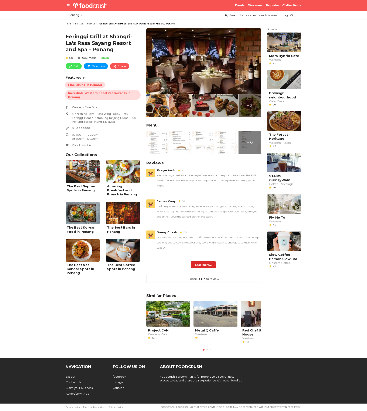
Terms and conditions (94, 407)
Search (253, 15)
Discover (255, 5)
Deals (240, 5)
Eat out (70, 376)
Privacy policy (73, 407)
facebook (119, 376)
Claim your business (79, 388)
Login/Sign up (291, 15)
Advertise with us (77, 393)
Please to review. (204, 278)
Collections (291, 5)
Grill (89, 145)
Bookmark (88, 58)
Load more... (203, 264)
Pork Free (79, 145)
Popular (272, 5)
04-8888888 (81, 128)
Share (121, 66)
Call (76, 66)
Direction (98, 66)
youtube (118, 388)
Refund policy (116, 407)
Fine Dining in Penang (85, 85)
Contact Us (73, 382)
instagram (119, 382)
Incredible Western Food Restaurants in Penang (99, 95)
